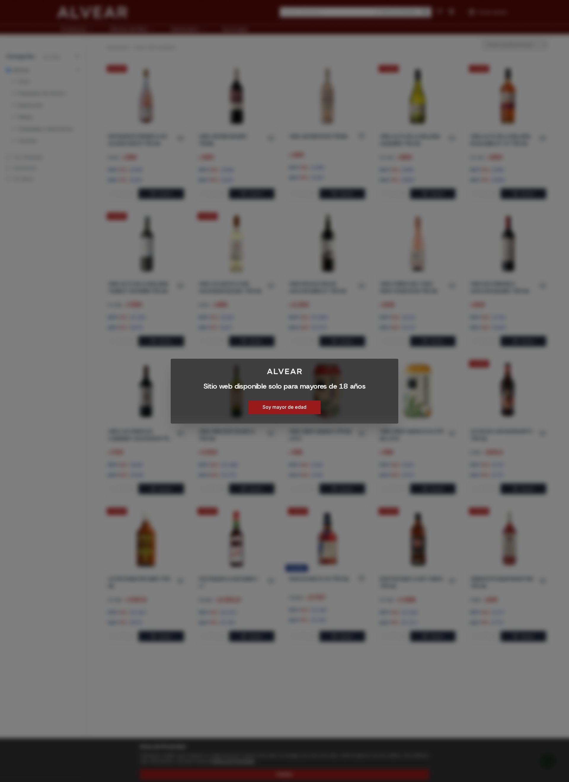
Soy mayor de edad (284, 407)
